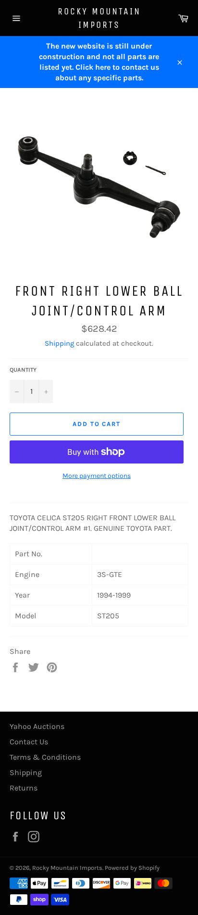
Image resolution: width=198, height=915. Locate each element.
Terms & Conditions (45, 757)
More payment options (96, 476)
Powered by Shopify (132, 867)
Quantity (23, 369)
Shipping (59, 343)
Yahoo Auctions (37, 726)
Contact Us (29, 741)
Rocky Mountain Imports (99, 18)
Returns (23, 787)
